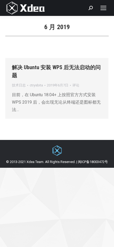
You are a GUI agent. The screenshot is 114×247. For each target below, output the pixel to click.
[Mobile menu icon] (103, 8)
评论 (75, 85)
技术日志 (19, 85)
